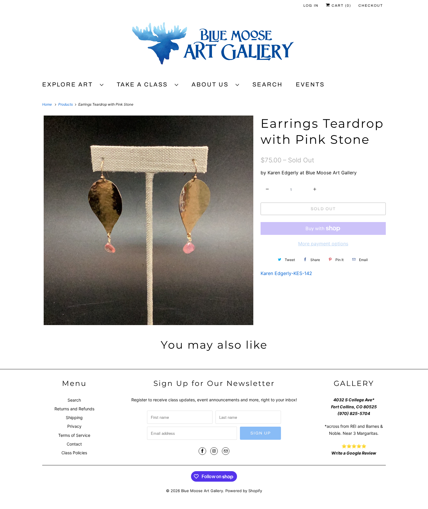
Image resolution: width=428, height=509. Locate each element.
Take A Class (144, 84)
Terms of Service (74, 435)
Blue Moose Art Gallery (202, 490)
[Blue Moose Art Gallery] (214, 46)
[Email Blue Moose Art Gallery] (225, 451)
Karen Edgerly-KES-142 (286, 273)
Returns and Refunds (74, 408)
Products (66, 104)
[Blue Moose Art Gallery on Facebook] (202, 451)
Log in (311, 5)
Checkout (370, 5)
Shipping (74, 417)
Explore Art (69, 84)
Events (310, 84)
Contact (74, 443)
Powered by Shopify (243, 490)
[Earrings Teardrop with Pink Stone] (148, 220)
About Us (212, 84)
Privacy (74, 426)
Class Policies (74, 452)
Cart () (340, 5)
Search (267, 84)
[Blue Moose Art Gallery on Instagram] (214, 451)
